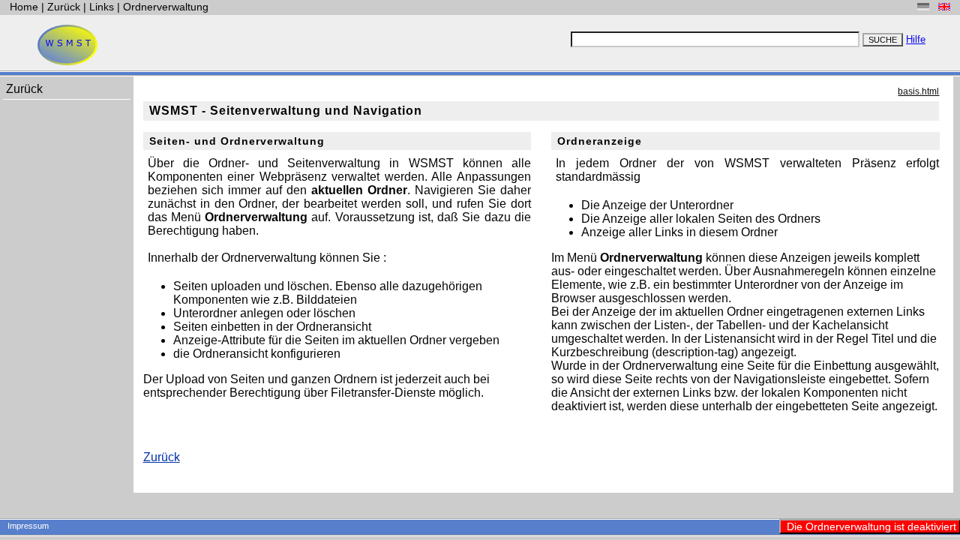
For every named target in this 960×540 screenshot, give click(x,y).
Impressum (28, 525)
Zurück (65, 7)
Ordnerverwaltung (165, 7)
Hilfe (916, 39)
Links (101, 7)
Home (25, 7)
